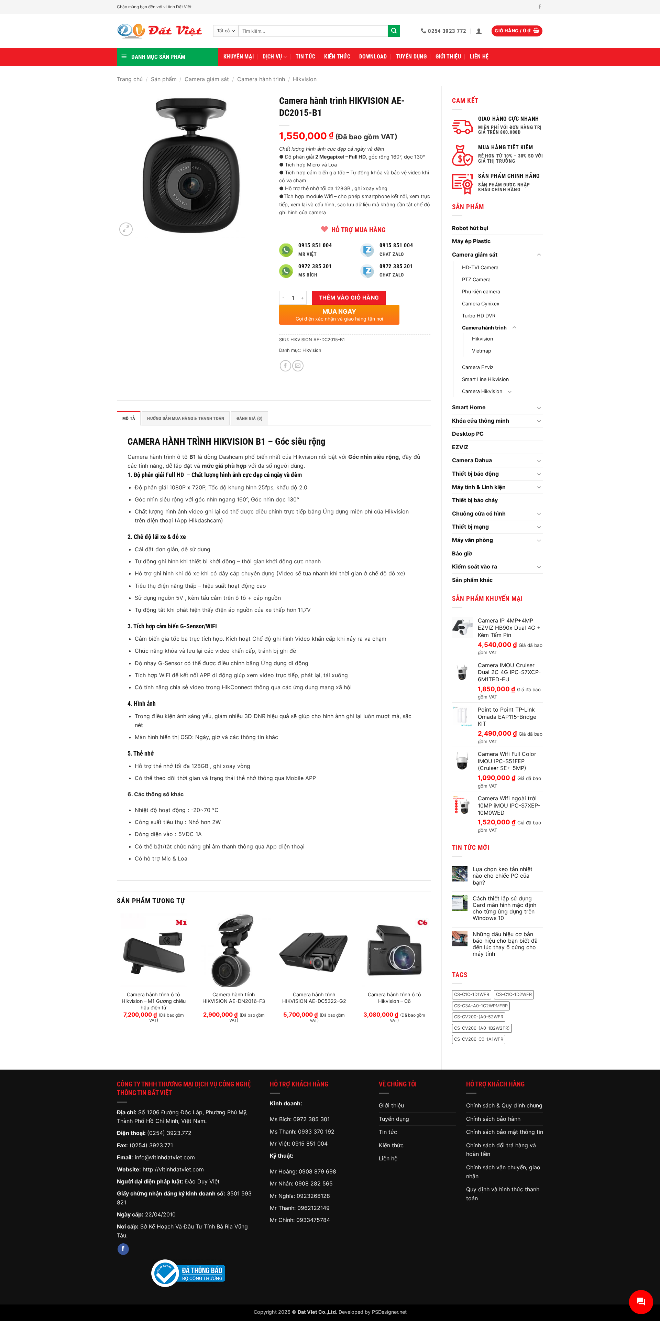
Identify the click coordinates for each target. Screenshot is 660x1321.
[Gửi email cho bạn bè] (298, 365)
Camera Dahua (472, 460)
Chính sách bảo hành (493, 1118)
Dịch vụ (272, 56)
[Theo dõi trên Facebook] (540, 6)
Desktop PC (468, 433)
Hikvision (305, 79)
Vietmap (481, 351)
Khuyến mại (238, 56)
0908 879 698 (317, 1171)
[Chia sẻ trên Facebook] (285, 365)
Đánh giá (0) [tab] (249, 418)
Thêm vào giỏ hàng (349, 297)
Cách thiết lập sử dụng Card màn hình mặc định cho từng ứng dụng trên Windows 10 (504, 908)
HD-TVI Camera (480, 267)
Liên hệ (479, 56)
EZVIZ (460, 447)
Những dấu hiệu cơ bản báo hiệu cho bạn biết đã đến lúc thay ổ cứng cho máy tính (505, 944)
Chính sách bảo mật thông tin (504, 1131)
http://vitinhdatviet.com (173, 1169)
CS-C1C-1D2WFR (514, 994)
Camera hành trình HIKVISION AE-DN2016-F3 (233, 998)
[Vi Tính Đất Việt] (160, 31)
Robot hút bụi (470, 228)
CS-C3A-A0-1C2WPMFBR (481, 1005)
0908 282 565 (314, 1183)
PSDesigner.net (389, 1312)
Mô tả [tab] (128, 418)
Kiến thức (337, 56)
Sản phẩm (164, 79)
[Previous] (117, 974)
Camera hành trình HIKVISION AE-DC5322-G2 (314, 998)
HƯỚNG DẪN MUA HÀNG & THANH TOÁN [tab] (185, 418)
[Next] (431, 974)
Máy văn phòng (472, 540)
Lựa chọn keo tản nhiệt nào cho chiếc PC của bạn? (502, 876)
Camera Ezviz (478, 367)
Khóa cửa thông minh (480, 420)
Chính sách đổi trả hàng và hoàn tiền (501, 1150)
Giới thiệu (448, 56)
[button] (478, 31)
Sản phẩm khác (472, 579)
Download (373, 56)
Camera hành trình (261, 79)
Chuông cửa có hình (479, 513)
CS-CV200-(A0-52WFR (478, 1016)
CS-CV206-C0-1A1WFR (478, 1039)
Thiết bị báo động (475, 473)
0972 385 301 (311, 1119)
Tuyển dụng (411, 56)
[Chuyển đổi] (539, 255)
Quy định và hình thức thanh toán (502, 1194)
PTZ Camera (476, 279)
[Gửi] (394, 31)
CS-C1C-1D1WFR (471, 994)
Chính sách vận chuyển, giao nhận (503, 1172)
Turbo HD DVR (478, 315)
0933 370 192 (316, 1131)
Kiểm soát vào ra (474, 566)
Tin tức (305, 56)
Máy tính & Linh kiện (479, 487)
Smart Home (469, 407)
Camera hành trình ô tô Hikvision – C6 (394, 998)
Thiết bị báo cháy (475, 500)
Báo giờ (462, 553)
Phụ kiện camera (481, 291)
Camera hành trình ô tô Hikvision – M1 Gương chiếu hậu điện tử (154, 1001)
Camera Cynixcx (480, 303)
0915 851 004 (310, 1143)
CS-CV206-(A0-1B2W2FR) (482, 1028)
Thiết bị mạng (470, 526)
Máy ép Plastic (471, 241)
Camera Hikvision (482, 391)
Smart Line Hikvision (485, 379)
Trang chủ (130, 79)
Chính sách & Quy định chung (504, 1105)
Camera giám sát (207, 79)
